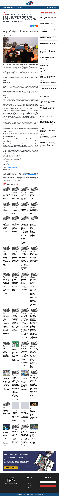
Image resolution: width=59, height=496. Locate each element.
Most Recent (10, 7)
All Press (16, 7)
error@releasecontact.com (30, 174)
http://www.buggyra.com (12, 167)
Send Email (8, 164)
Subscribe (48, 486)
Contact (20, 7)
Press (29, 487)
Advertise (29, 483)
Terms (29, 480)
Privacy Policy (29, 482)
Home (4, 7)
